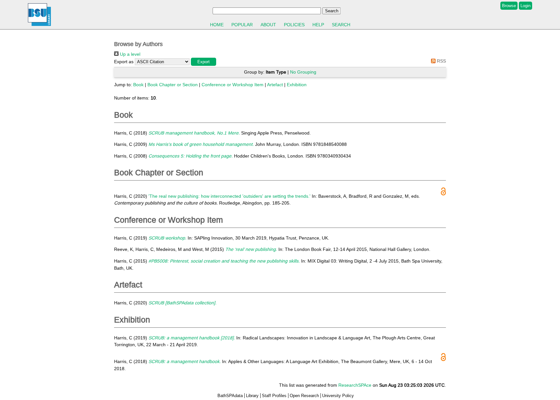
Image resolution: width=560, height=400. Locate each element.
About (268, 24)
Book (138, 84)
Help (318, 24)
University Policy (338, 395)
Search (341, 24)
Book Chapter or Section (172, 84)
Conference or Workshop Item (232, 84)
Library (252, 395)
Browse (509, 5)
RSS (441, 61)
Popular (242, 24)
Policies (294, 24)
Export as (124, 61)
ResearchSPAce (354, 385)
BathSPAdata (230, 395)
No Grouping (303, 72)
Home (217, 24)
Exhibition (297, 84)
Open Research (304, 395)
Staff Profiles (274, 395)
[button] (203, 62)
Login (525, 5)
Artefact (275, 84)
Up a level (129, 54)
